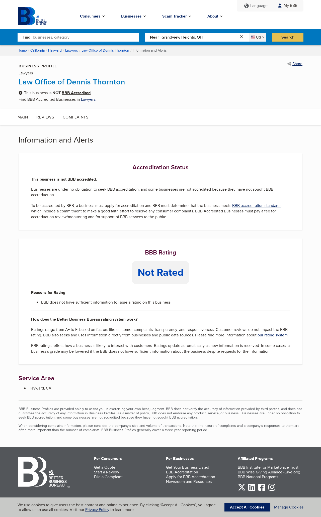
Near (154, 37)
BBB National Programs (258, 477)
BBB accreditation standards (256, 205)
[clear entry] (243, 37)
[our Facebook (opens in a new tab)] (262, 490)
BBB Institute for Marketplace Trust (268, 467)
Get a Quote (104, 467)
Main (23, 117)
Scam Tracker (174, 16)
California (37, 50)
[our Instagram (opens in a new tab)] (272, 490)
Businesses (131, 16)
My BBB (290, 5)
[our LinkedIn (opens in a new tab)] (252, 490)
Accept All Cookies (247, 507)
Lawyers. (88, 99)
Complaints (76, 117)
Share (297, 64)
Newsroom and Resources (189, 481)
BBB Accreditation (182, 472)
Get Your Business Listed (187, 467)
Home (22, 50)
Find (26, 37)
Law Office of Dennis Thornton (105, 50)
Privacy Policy (97, 509)
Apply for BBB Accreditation (190, 477)
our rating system (273, 335)
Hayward (55, 50)
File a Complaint (108, 477)
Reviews (45, 117)
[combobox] (86, 37)
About (212, 16)
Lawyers (71, 50)
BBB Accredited (76, 93)
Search (287, 37)
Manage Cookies (288, 507)
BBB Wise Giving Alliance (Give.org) (269, 472)
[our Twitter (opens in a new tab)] (242, 490)
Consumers (90, 16)
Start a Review (106, 472)
